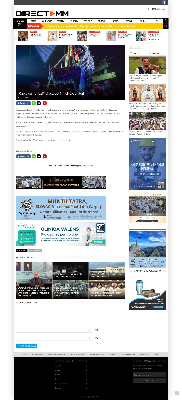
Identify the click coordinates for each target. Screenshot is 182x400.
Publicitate (113, 354)
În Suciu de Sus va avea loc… (95, 35)
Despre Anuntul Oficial (97, 354)
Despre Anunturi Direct (78, 354)
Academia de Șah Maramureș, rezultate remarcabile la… (154, 37)
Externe (58, 388)
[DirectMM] (42, 13)
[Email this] (39, 103)
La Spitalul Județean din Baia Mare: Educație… (125, 36)
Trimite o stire (144, 354)
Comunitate (94, 32)
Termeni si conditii (37, 354)
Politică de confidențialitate (56, 354)
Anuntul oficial (61, 383)
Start (24, 354)
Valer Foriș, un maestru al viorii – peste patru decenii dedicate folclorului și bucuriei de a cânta (146, 78)
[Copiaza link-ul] (45, 103)
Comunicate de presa (128, 354)
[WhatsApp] (34, 103)
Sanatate (122, 32)
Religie (62, 32)
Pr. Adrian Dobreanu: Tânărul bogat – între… (66, 36)
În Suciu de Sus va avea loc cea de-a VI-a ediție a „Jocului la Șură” (147, 132)
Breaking (33, 26)
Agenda (58, 366)
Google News (87, 165)
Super (57, 375)
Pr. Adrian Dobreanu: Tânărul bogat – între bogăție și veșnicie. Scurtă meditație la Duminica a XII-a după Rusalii (147, 106)
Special (33, 32)
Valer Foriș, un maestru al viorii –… (37, 35)
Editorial (58, 370)
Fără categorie (34, 251)
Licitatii (58, 379)
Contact (156, 354)
